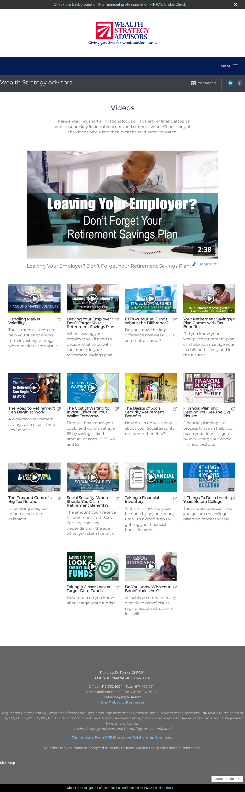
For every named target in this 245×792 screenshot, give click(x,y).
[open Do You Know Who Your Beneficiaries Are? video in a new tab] (175, 587)
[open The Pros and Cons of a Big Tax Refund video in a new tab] (59, 498)
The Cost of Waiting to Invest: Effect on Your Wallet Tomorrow (88, 412)
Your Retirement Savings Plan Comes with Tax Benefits (207, 323)
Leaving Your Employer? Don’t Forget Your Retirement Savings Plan (90, 323)
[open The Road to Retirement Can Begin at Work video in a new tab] (59, 408)
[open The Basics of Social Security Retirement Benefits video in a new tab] (175, 408)
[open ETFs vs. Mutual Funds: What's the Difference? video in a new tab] (175, 319)
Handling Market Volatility (24, 321)
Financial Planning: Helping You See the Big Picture (206, 412)
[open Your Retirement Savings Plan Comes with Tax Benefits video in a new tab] (233, 319)
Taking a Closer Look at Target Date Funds (89, 589)
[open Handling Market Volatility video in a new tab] (59, 319)
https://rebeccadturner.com (122, 702)
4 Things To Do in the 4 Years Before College (205, 500)
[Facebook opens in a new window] (240, 84)
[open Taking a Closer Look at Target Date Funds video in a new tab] (117, 587)
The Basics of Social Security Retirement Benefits (144, 412)
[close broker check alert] (235, 4)
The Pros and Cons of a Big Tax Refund (30, 500)
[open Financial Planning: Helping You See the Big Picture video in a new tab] (233, 408)
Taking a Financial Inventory (142, 500)
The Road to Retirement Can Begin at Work (31, 410)
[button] (229, 66)
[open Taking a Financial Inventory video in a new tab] (175, 498)
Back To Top (225, 778)
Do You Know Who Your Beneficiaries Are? (147, 589)
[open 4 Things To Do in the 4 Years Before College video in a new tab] (233, 498)
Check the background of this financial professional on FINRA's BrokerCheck (120, 4)
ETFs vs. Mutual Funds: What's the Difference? (147, 321)
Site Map (7, 763)
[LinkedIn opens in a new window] (230, 84)
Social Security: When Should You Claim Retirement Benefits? (88, 501)
